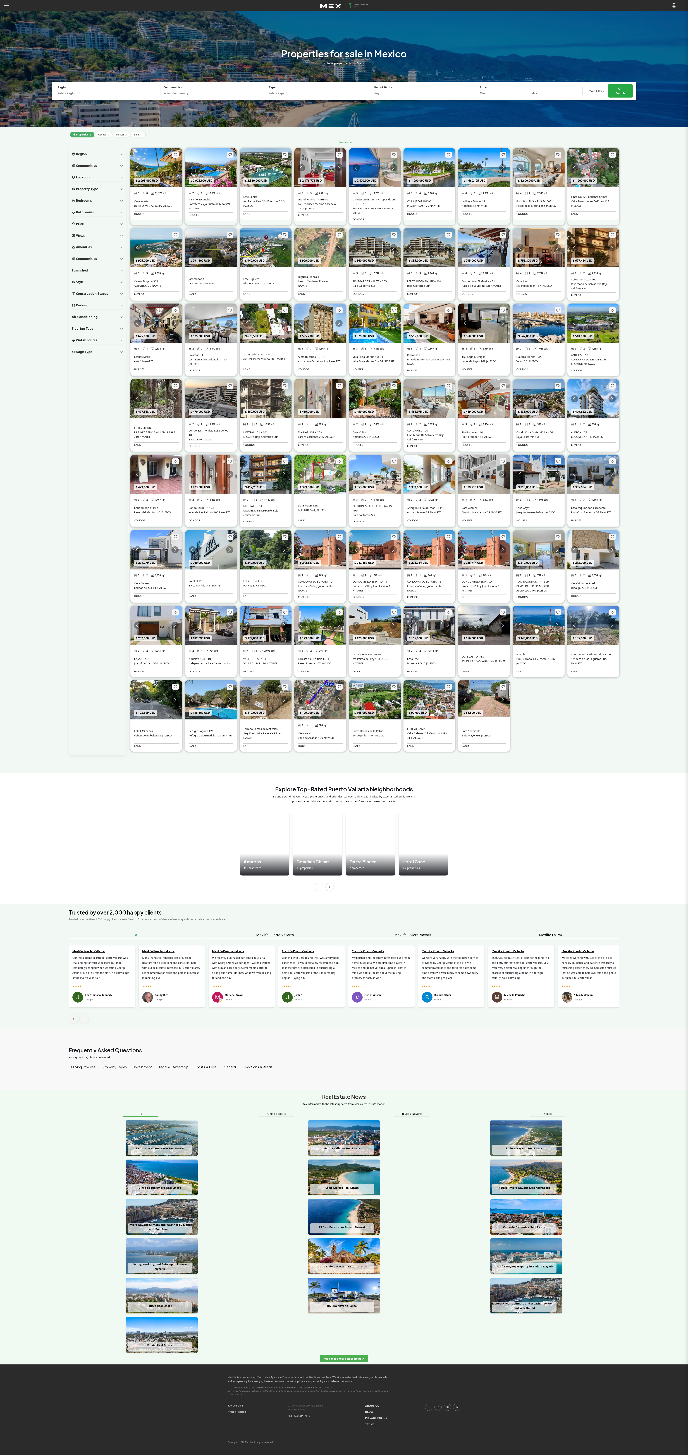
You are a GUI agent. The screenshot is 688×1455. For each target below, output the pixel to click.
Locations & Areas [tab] (258, 1067)
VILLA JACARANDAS (419, 201)
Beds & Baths (383, 87)
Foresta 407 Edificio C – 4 (313, 659)
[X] (456, 1407)
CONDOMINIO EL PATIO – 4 (479, 581)
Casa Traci (413, 659)
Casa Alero (522, 281)
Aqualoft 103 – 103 (200, 659)
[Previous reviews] (73, 1019)
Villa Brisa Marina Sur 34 (368, 356)
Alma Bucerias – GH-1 (311, 356)
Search (620, 93)
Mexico (548, 1114)
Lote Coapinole (471, 731)
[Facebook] (428, 1407)
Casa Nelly (304, 733)
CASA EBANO (142, 659)
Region (62, 87)
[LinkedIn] (438, 1407)
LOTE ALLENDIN (308, 505)
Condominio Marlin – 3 (148, 508)
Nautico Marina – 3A (529, 356)
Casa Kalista (141, 201)
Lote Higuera (251, 279)
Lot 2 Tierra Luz (252, 581)
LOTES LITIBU (142, 428)
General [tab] (230, 1067)
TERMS (369, 1424)
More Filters (596, 91)
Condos (104, 134)
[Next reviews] (84, 1019)
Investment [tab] (143, 1067)
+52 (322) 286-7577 (299, 1415)
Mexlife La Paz (550, 934)
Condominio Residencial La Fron (591, 654)
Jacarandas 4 (196, 279)
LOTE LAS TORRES (473, 656)
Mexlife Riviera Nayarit (412, 934)
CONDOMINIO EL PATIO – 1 (370, 581)
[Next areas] (329, 887)
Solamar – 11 (197, 355)
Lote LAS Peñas (143, 731)
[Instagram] (447, 1407)
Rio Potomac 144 (472, 432)
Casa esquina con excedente (588, 508)
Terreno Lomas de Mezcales (260, 729)
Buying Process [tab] (83, 1067)
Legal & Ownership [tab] (173, 1067)
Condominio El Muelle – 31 (478, 281)
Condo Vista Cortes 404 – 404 (534, 432)
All (137, 934)
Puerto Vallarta (276, 1114)
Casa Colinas (141, 583)
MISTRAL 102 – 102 (255, 432)
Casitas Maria (142, 356)
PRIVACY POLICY (376, 1418)
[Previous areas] (319, 887)
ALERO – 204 (579, 432)
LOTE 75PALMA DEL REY (368, 654)
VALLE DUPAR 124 (254, 659)
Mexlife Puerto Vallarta (275, 934)
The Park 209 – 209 (310, 432)
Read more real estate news (342, 1358)
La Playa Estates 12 (473, 201)
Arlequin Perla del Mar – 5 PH (425, 508)
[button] (6, 5)
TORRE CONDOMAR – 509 (532, 581)
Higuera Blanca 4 (308, 276)
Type (272, 87)
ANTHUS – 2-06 (580, 355)
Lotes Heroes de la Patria (368, 731)
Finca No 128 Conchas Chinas (589, 196)
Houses (122, 134)
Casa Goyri (523, 508)
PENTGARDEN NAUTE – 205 (370, 281)
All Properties (82, 134)
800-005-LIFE (235, 1405)
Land (139, 134)
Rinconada (413, 355)
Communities (172, 87)
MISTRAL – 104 (252, 506)
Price (483, 87)
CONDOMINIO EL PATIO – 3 (424, 581)
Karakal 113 (196, 581)
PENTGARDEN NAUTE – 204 (424, 281)
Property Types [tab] (115, 1067)
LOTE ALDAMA (416, 729)
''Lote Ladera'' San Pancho (259, 354)
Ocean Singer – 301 (146, 281)
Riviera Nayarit (412, 1114)
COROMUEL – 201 (418, 430)
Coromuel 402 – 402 (583, 279)
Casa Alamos (469, 508)
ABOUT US (372, 1405)
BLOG (369, 1411)
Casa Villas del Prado (583, 583)
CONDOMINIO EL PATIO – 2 (315, 581)
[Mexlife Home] (344, 5)
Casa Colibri (360, 432)
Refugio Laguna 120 (201, 731)
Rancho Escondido (200, 199)
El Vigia (520, 654)
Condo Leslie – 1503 (201, 508)
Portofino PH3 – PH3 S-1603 (533, 201)
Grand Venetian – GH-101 (314, 199)
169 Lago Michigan (474, 356)
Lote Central (250, 196)
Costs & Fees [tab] (206, 1067)
